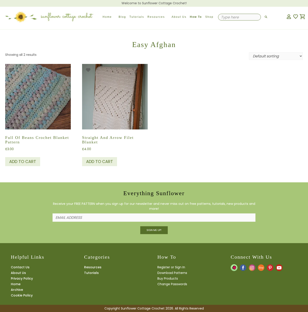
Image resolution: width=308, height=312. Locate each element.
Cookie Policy (22, 295)
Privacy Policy (22, 278)
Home (107, 16)
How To (196, 16)
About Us (179, 16)
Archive (17, 289)
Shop (209, 16)
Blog (122, 16)
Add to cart (22, 161)
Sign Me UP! (154, 230)
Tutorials (136, 16)
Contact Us (20, 267)
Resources (156, 16)
